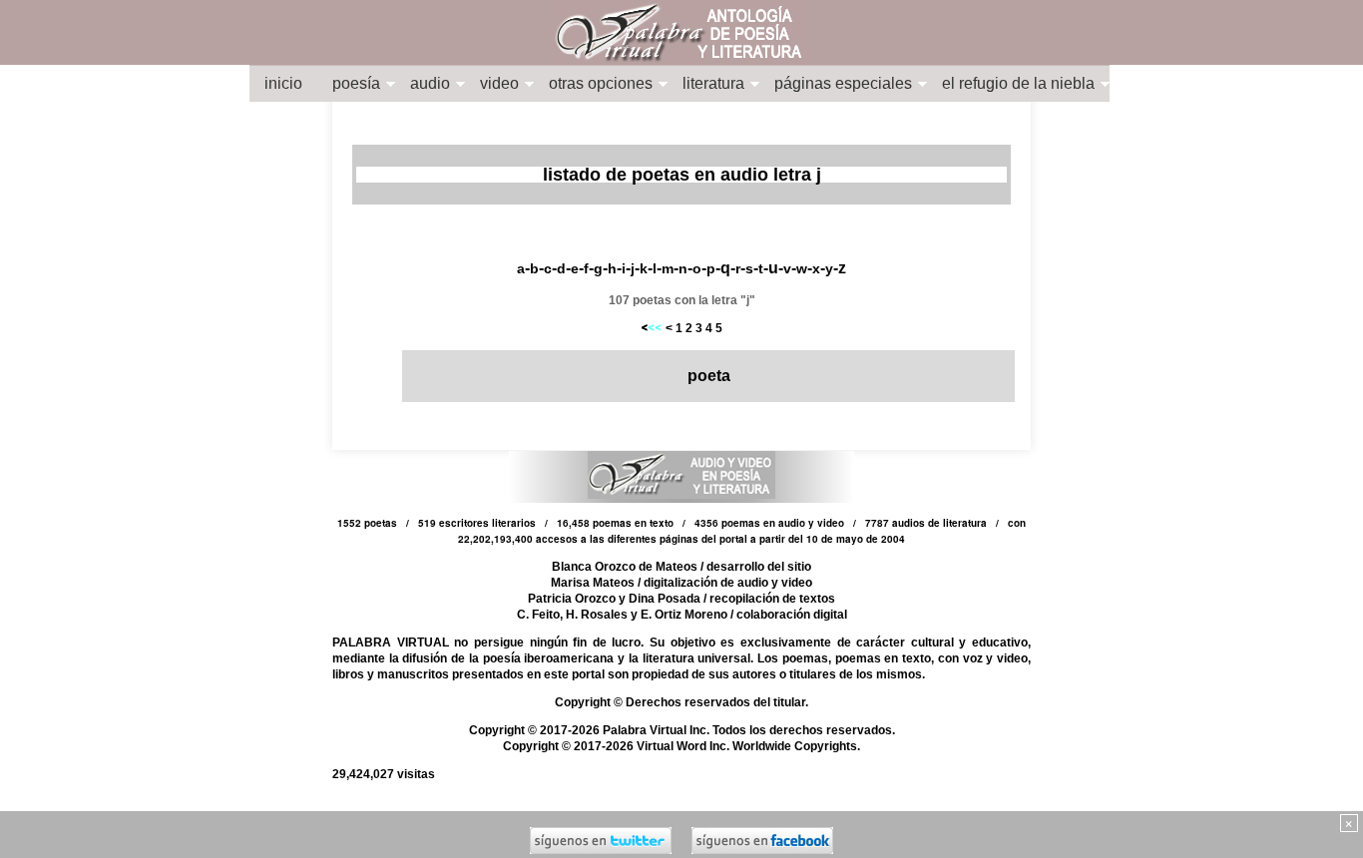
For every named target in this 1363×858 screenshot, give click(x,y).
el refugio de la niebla (1018, 83)
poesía (356, 83)
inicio (283, 83)
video (499, 83)
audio (430, 83)
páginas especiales (843, 83)
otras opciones (601, 83)
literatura (713, 83)
